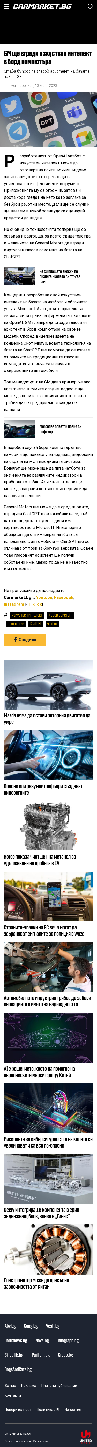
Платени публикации (59, 1385)
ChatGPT (36, 623)
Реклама (28, 1385)
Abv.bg (10, 1326)
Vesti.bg (52, 1326)
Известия (73, 1410)
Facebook (63, 597)
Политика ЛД (48, 1410)
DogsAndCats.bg (18, 1369)
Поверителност (18, 1410)
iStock (92, 136)
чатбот (52, 623)
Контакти (13, 1395)
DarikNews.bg (16, 1340)
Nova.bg (42, 1340)
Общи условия (41, 1441)
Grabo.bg (65, 1354)
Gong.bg (31, 1326)
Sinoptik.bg (14, 1354)
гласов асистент (60, 615)
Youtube (44, 597)
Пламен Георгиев (18, 86)
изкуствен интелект (27, 615)
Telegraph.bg (68, 1340)
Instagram (14, 604)
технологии (15, 623)
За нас (10, 1385)
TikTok (35, 604)
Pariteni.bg (41, 1354)
